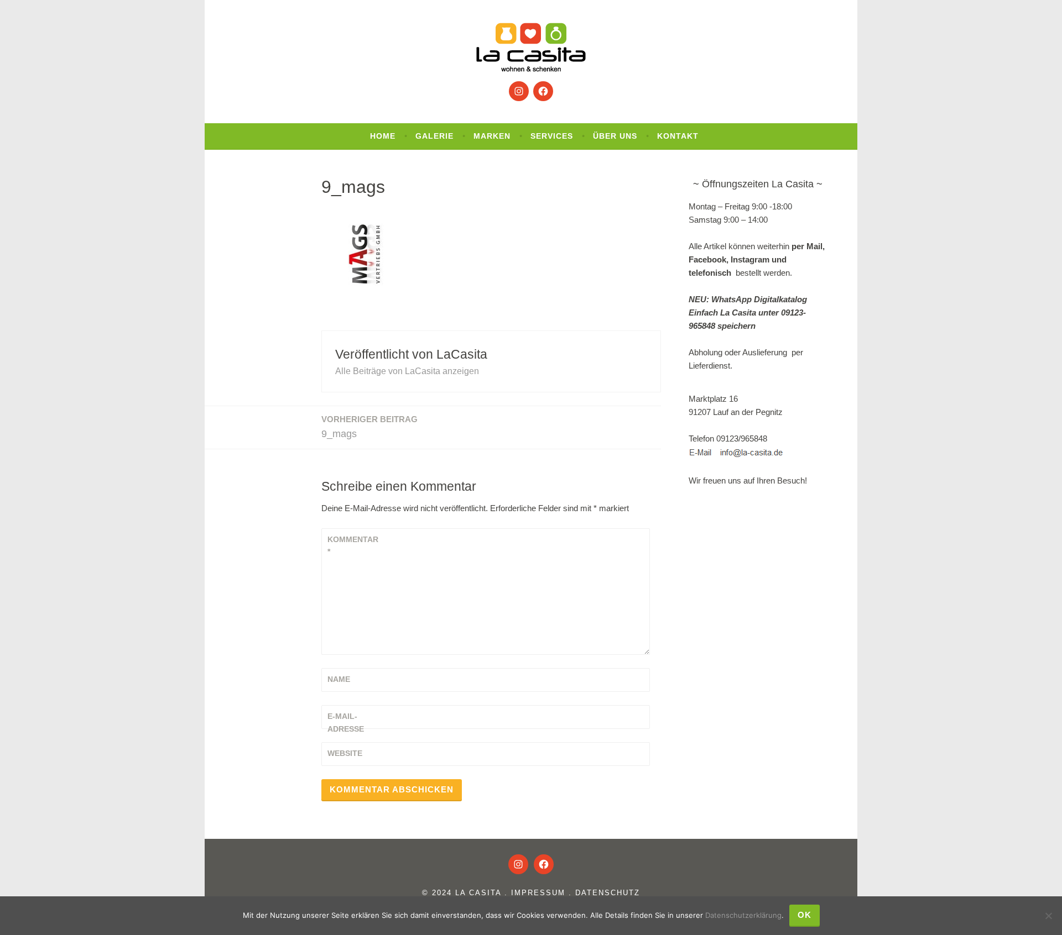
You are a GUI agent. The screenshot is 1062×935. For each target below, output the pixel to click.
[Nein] (1048, 915)
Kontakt (678, 136)
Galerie (434, 136)
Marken (492, 136)
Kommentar (352, 545)
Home (382, 136)
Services (551, 136)
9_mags (369, 426)
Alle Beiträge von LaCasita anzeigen (407, 371)
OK (804, 915)
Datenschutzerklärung (743, 915)
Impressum (538, 893)
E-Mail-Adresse (345, 722)
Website (344, 753)
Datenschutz (607, 893)
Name (338, 679)
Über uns (615, 136)
